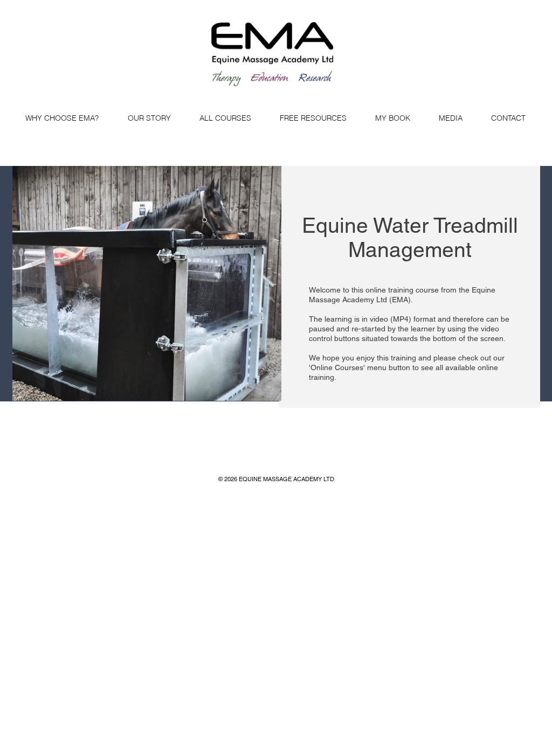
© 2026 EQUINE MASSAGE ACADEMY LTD (276, 479)
